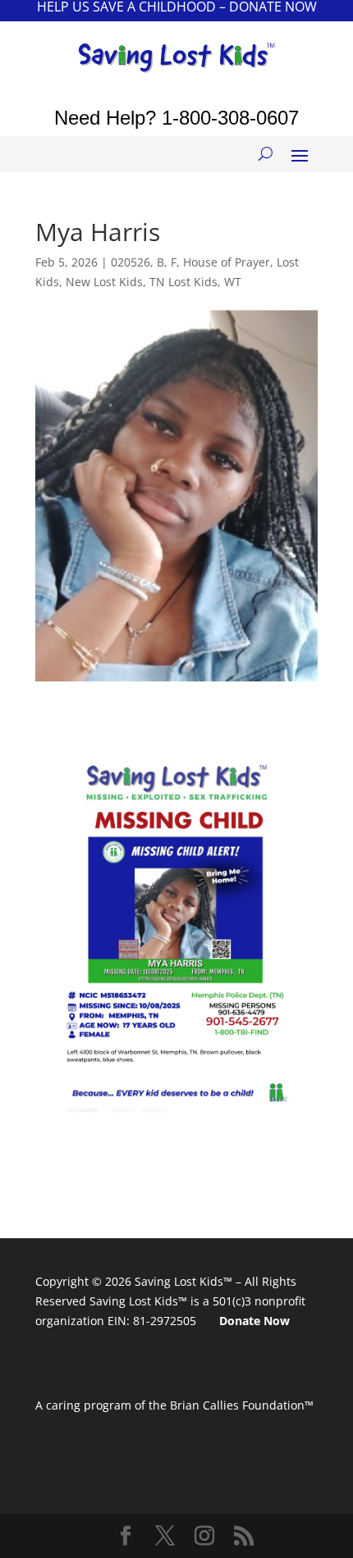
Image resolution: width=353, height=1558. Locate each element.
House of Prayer (226, 262)
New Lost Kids (104, 281)
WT (232, 281)
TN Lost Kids (183, 281)
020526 (130, 262)
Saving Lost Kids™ (183, 1281)
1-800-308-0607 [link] (230, 118)
